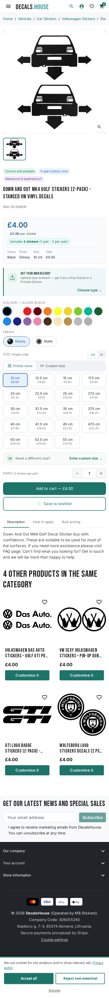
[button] (71, 6)
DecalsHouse (38, 913)
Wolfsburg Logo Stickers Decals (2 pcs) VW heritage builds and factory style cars (81, 748)
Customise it (27, 675)
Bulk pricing (71, 522)
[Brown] (48, 321)
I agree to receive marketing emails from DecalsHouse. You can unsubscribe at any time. (55, 830)
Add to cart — (54, 488)
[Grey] (88, 321)
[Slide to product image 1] (14, 149)
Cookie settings (54, 939)
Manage (54, 990)
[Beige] (58, 321)
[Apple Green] (78, 311)
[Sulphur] (58, 311)
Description (16, 522)
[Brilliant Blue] (17, 321)
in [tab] (101, 354)
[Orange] (48, 311)
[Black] (7, 311)
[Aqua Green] (88, 311)
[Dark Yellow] (68, 311)
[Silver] (78, 321)
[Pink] (37, 321)
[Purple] (27, 321)
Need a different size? (58, 458)
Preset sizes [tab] (22, 366)
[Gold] (68, 321)
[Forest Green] (98, 311)
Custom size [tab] (55, 366)
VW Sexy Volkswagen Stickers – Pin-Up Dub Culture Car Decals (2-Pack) (81, 653)
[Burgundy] (37, 311)
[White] (17, 311)
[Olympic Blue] (7, 321)
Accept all (29, 978)
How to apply (43, 522)
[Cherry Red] (27, 311)
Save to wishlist (55, 503)
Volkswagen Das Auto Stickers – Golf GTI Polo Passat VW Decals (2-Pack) (27, 653)
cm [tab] (93, 354)
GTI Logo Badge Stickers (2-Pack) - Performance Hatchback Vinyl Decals (27, 748)
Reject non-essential (80, 978)
